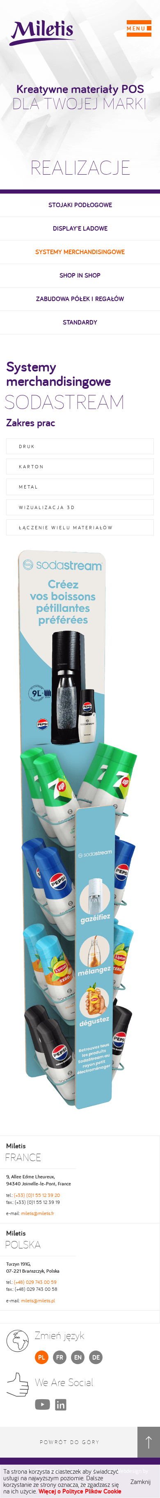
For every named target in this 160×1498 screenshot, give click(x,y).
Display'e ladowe (80, 228)
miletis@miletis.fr (37, 1213)
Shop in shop (80, 275)
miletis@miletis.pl (38, 1300)
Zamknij (140, 1481)
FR (59, 1357)
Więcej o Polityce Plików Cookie (80, 1491)
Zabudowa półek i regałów (80, 298)
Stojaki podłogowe (80, 205)
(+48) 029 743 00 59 (35, 1282)
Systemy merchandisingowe (80, 252)
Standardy (80, 322)
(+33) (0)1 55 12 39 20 (37, 1195)
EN (78, 1357)
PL (41, 1357)
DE (96, 1357)
